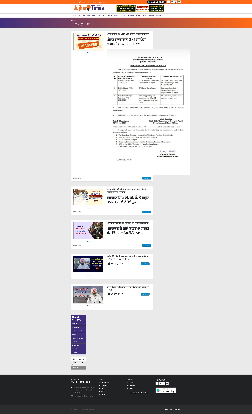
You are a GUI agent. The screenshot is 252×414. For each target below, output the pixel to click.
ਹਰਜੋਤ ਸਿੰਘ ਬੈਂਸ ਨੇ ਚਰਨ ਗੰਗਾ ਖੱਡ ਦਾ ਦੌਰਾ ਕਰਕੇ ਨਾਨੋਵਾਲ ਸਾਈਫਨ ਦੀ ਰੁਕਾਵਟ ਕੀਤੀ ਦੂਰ (128, 257)
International (77, 331)
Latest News (105, 383)
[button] (87, 53)
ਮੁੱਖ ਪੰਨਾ (74, 15)
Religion (75, 342)
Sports (75, 334)
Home (73, 21)
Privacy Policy (168, 409)
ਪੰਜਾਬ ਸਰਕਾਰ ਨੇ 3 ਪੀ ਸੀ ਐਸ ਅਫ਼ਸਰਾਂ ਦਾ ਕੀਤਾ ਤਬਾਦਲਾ (128, 34)
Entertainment (78, 338)
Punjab (75, 323)
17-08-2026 (76, 368)
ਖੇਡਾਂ (104, 15)
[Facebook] (168, 1)
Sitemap (177, 409)
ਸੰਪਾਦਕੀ (138, 15)
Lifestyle (76, 345)
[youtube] (172, 1)
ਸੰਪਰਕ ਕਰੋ (151, 15)
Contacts (132, 385)
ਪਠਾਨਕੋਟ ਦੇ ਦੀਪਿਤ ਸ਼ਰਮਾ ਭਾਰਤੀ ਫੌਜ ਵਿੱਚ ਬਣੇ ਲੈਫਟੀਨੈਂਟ (127, 223)
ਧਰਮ (99, 15)
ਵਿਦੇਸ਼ (88, 15)
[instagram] (175, 1)
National (76, 327)
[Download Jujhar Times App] (156, 2)
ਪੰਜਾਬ (80, 15)
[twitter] (179, 1)
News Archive (79, 359)
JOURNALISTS (160, 15)
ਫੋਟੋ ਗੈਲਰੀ (123, 15)
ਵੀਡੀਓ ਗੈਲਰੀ (131, 15)
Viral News (104, 385)
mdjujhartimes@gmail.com (98, 2)
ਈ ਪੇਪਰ (144, 15)
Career (131, 388)
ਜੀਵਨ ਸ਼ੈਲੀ (109, 15)
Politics (75, 349)
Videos (75, 352)
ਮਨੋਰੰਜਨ (94, 15)
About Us (132, 383)
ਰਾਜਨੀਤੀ (116, 15)
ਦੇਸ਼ (84, 15)
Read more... (146, 178)
